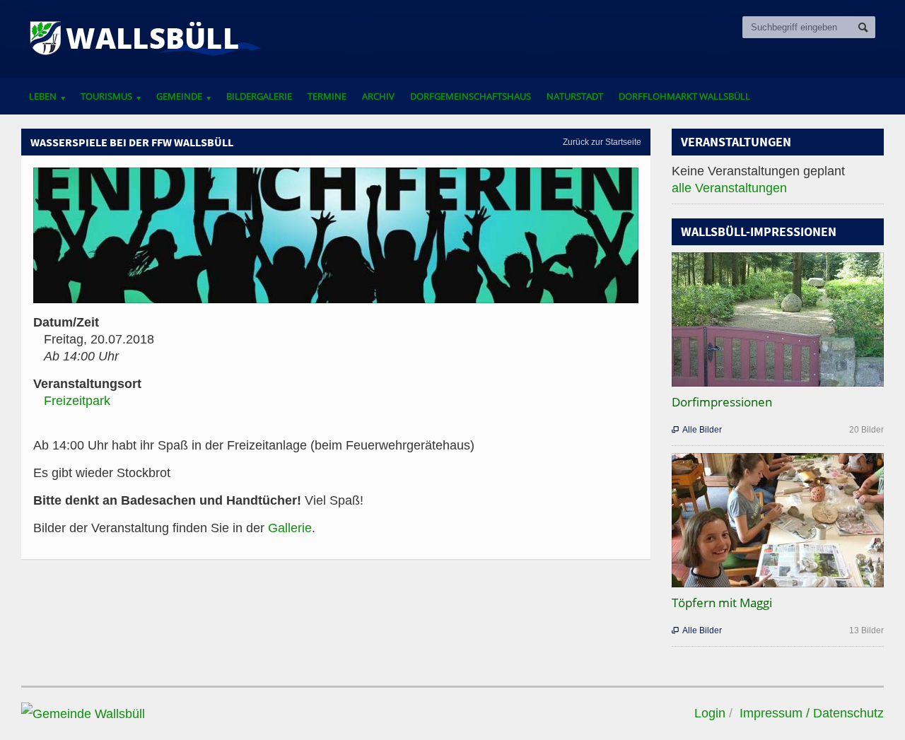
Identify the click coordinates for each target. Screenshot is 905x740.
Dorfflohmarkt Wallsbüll (684, 96)
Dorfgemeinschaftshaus (470, 96)
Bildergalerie (259, 96)
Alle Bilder (697, 430)
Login (709, 713)
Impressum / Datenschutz (812, 713)
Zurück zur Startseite (602, 142)
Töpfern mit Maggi (722, 602)
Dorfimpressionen (722, 402)
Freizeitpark (77, 401)
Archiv (378, 96)
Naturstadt (575, 96)
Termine (327, 96)
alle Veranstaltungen (729, 188)
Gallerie (290, 528)
